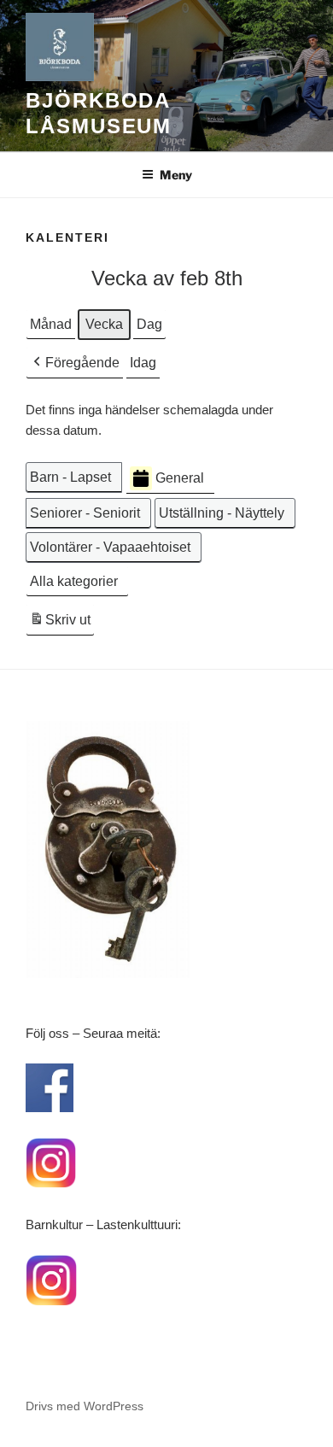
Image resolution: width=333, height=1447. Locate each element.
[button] (75, 363)
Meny (176, 174)
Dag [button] (149, 324)
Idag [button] (143, 362)
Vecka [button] (104, 324)
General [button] (179, 478)
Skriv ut (60, 624)
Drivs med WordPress (84, 1406)
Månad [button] (51, 324)
